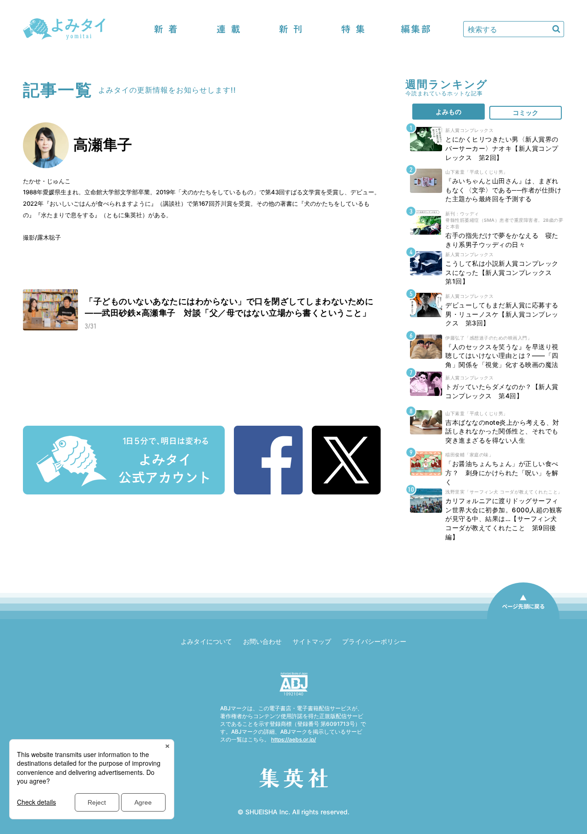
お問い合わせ (262, 641)
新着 (166, 29)
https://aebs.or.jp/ (293, 739)
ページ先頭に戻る (523, 618)
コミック (525, 112)
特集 (353, 29)
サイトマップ (312, 641)
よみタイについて (206, 641)
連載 (228, 29)
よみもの (448, 111)
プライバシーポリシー (374, 641)
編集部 (415, 29)
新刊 (290, 29)
